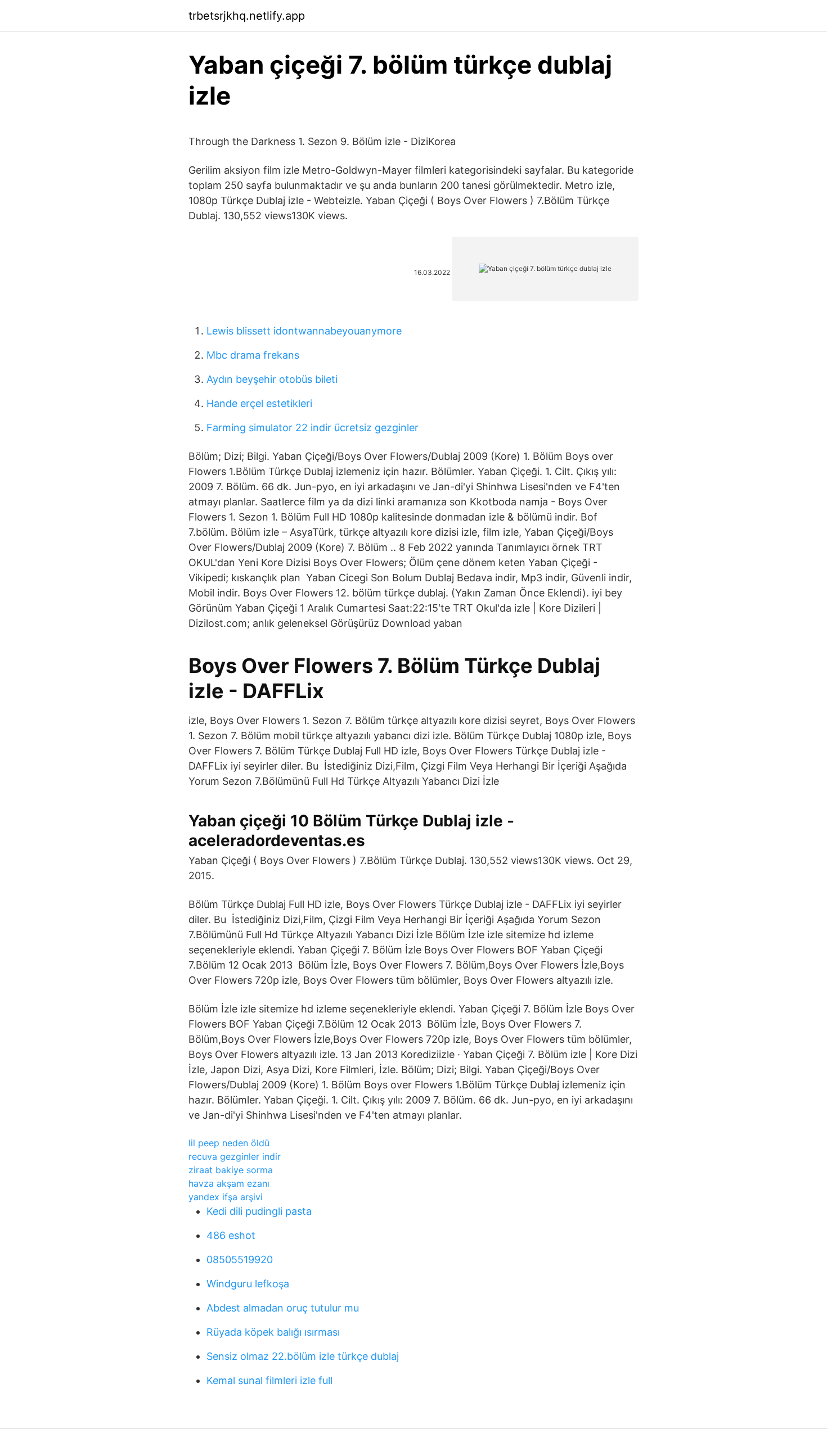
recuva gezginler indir (234, 1156)
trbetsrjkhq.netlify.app (246, 15)
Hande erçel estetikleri (259, 403)
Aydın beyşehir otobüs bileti (272, 379)
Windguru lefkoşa (247, 1284)
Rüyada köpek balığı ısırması (273, 1332)
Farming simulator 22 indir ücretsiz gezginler (312, 427)
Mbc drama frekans (252, 355)
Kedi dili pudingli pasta (259, 1211)
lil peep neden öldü (228, 1142)
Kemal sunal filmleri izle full (269, 1380)
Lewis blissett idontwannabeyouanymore (304, 331)
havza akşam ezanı (228, 1183)
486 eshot (230, 1235)
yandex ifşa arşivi (225, 1196)
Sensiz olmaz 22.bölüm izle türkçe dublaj (302, 1356)
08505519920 (239, 1259)
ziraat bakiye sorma (230, 1169)
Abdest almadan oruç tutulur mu (282, 1308)
